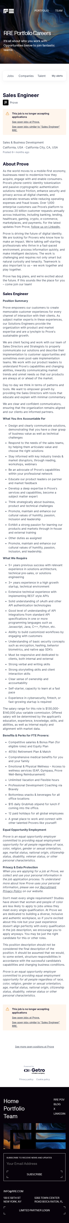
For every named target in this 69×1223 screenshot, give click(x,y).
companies (26, 76)
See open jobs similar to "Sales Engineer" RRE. (36, 128)
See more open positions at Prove (34, 1046)
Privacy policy (26, 1079)
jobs (10, 76)
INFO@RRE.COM (13, 1191)
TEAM (58, 10)
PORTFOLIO (41, 10)
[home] (19, 11)
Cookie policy (43, 1079)
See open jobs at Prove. (26, 121)
